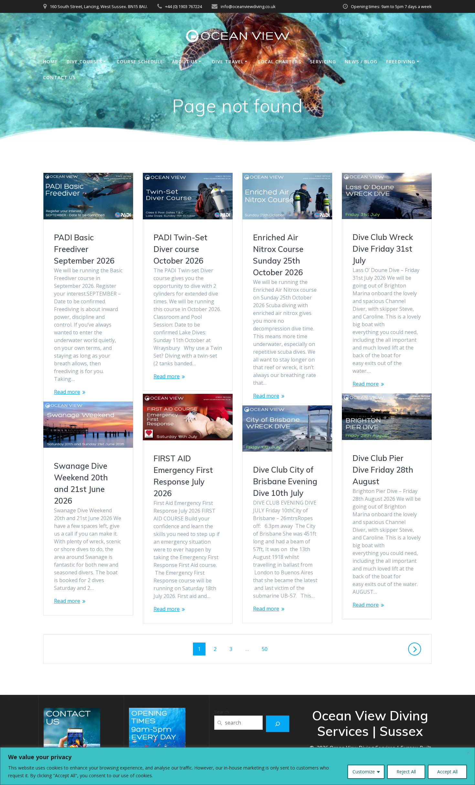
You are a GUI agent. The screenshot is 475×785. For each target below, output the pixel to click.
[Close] (468, 753)
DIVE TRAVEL (228, 61)
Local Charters (279, 61)
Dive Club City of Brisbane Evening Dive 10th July (285, 481)
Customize (364, 772)
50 (266, 649)
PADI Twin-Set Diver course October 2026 (180, 249)
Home (50, 61)
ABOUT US (184, 61)
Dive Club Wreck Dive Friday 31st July (383, 248)
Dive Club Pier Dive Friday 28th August (383, 469)
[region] (237, 766)
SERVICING (323, 61)
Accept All (447, 772)
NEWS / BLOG (361, 61)
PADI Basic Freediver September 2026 (84, 249)
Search (221, 711)
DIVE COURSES (84, 61)
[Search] (278, 724)
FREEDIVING (400, 61)
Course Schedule (140, 61)
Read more (67, 391)
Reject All (406, 772)
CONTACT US (59, 77)
